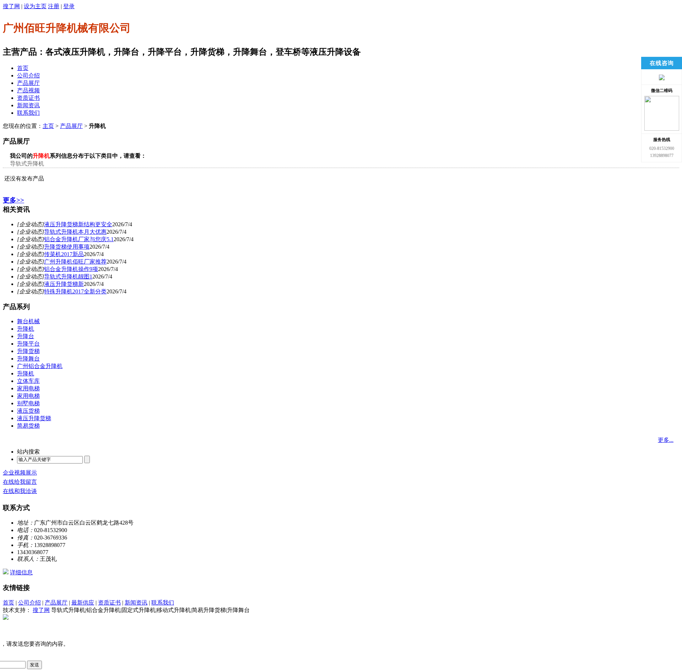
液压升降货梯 (34, 418)
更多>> (13, 200)
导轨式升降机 (27, 164)
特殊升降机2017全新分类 (75, 291)
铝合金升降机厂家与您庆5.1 (79, 239)
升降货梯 (28, 351)
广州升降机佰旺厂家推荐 (75, 262)
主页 (48, 126)
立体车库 (28, 381)
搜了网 (11, 6)
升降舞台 (28, 359)
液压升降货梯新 (64, 284)
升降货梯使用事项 (67, 247)
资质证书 (28, 98)
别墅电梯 (28, 403)
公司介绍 (28, 75)
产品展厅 (28, 83)
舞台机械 (28, 321)
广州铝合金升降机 (40, 366)
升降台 (25, 336)
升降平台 (28, 344)
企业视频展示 (20, 473)
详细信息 (21, 572)
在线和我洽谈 (20, 491)
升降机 (25, 329)
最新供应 (82, 603)
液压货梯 (28, 411)
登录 (69, 6)
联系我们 (28, 113)
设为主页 (35, 6)
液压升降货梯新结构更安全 (78, 224)
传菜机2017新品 (64, 254)
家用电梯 (28, 388)
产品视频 (28, 90)
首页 (22, 68)
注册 (53, 6)
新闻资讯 (28, 105)
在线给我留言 (20, 482)
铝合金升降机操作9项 (71, 269)
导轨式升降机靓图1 (68, 276)
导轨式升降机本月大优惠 (75, 232)
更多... (665, 440)
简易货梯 (28, 426)
